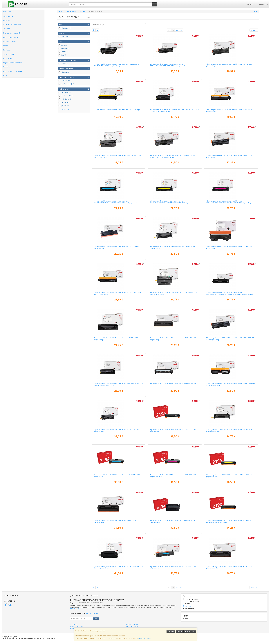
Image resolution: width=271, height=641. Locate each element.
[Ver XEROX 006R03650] (231, 139)
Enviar (96, 618)
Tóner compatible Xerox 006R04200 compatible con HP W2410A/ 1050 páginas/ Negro (173, 339)
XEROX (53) (64, 37)
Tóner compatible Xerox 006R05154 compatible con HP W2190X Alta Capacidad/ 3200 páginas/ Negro (228, 521)
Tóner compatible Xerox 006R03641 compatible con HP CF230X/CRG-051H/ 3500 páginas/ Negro (230, 384)
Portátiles (6, 20)
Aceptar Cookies (190, 631)
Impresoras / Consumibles (12, 33)
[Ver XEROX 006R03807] (231, 276)
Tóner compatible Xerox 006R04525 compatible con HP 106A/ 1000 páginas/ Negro (116, 339)
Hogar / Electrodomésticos (12, 63)
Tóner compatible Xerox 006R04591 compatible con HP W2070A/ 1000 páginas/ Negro (229, 247)
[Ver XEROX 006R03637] (231, 93)
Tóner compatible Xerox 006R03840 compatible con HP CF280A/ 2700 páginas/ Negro (173, 247)
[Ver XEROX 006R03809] (118, 185)
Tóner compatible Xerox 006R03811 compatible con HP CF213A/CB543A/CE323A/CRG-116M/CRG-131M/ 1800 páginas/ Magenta (230, 202)
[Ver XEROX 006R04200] (175, 321)
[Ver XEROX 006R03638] (231, 413)
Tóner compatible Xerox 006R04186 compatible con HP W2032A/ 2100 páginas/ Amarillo (229, 567)
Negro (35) (64, 45)
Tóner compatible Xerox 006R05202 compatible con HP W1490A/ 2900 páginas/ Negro (173, 521)
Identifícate (252, 4)
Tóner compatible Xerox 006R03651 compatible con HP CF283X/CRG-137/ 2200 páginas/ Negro (230, 339)
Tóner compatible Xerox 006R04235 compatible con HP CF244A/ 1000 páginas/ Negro (116, 247)
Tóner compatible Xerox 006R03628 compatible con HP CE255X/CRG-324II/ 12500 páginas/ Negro (118, 567)
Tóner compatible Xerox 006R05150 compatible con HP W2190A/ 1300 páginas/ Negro (173, 430)
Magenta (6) (65, 48)
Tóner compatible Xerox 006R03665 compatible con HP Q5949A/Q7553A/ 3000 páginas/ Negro (118, 156)
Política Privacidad (76, 627)
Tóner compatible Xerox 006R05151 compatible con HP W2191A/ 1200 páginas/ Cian (117, 476)
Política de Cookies (144, 638)
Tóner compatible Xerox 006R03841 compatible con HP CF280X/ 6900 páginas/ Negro (116, 430)
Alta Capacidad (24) (67, 84)
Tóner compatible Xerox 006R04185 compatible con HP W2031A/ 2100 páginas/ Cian (173, 567)
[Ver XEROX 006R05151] (118, 458)
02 (177, 30)
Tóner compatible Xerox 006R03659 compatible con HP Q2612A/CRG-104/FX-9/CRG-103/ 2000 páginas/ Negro (116, 65)
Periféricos (7, 50)
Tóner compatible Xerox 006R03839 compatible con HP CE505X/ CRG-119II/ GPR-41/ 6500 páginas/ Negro (118, 384)
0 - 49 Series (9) (66, 99)
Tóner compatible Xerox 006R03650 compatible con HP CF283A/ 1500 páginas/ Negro (229, 156)
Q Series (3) (65, 106)
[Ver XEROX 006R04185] (175, 550)
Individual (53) (65, 72)
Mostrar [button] (253, 30)
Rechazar (179, 631)
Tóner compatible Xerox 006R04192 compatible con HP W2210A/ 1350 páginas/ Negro (117, 521)
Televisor (6, 29)
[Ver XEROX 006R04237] (175, 367)
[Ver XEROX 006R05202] (175, 504)
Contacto (264, 4)
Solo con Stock (66, 28)
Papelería (6, 67)
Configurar (171, 631)
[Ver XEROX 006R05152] (175, 458)
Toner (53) (64, 63)
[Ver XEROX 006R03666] (175, 276)
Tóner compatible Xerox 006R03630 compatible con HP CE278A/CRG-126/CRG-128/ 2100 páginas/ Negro (172, 156)
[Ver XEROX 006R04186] (231, 550)
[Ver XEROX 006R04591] (231, 230)
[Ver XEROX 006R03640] (118, 276)
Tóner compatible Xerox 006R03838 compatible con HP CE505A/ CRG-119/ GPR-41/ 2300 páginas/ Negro (174, 110)
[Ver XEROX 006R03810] (175, 185)
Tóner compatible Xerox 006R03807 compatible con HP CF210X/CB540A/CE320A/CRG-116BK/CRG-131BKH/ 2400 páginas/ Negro (230, 293)
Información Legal (131, 624)
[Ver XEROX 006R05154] (231, 504)
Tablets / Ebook (8, 54)
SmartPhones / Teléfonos (12, 24)
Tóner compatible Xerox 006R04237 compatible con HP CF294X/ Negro (173, 383)
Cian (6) (63, 55)
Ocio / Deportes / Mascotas (12, 71)
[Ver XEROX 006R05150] (175, 413)
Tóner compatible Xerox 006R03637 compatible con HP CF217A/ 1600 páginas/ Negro (229, 110)
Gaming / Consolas (9, 41)
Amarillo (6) (64, 52)
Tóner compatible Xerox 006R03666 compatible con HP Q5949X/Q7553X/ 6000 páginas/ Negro (174, 293)
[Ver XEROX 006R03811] (231, 185)
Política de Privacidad (75, 609)
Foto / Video (7, 58)
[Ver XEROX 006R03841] (118, 413)
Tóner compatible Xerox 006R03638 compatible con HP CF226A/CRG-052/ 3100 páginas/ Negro (230, 430)
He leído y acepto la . (85, 613)
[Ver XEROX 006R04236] (118, 93)
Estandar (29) (65, 81)
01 (173, 30)
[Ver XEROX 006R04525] (118, 321)
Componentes (8, 16)
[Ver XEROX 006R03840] (175, 230)
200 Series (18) (66, 92)
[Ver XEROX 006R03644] (231, 48)
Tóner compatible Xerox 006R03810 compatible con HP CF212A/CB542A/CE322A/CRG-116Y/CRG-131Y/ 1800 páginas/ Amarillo (173, 202)
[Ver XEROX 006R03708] (175, 48)
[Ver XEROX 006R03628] (118, 550)
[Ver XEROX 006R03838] (175, 93)
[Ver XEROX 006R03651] (231, 321)
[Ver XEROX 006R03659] (118, 48)
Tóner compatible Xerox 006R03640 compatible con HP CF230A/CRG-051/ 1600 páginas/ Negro (118, 293)
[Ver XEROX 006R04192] (118, 504)
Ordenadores (7, 12)
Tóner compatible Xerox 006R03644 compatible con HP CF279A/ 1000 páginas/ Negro (229, 65)
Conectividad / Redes (10, 37)
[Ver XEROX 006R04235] (118, 230)
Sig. (181, 30)
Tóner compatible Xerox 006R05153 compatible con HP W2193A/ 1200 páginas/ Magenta (229, 476)
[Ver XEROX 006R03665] (118, 139)
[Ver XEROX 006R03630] (175, 139)
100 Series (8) (65, 102)
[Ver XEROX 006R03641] (231, 367)
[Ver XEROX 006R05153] (231, 458)
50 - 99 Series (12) (67, 96)
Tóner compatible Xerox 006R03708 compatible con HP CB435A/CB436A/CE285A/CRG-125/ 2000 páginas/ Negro (169, 65)
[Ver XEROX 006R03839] (118, 367)
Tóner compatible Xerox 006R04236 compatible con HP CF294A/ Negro (117, 110)
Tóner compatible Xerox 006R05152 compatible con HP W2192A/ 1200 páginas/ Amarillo (173, 476)
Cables (5, 46)
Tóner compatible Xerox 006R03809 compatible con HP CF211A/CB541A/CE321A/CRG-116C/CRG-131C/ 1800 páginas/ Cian (116, 202)
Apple (5, 75)
